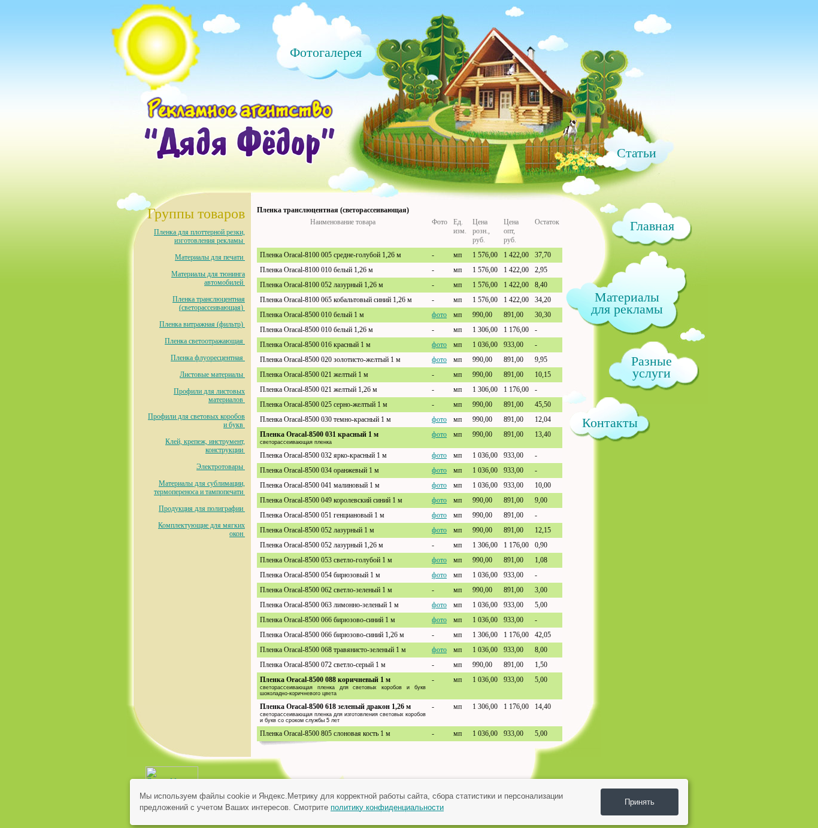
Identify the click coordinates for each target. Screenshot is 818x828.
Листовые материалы (212, 374)
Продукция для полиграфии (202, 508)
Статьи (636, 152)
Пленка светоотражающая (205, 341)
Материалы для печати (210, 257)
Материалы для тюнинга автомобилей (208, 278)
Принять (640, 801)
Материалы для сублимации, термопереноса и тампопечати (199, 487)
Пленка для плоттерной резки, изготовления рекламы (199, 236)
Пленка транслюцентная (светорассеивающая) (208, 303)
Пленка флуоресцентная (208, 358)
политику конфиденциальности (387, 807)
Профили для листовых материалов (209, 395)
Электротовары (220, 466)
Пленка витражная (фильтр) (202, 324)
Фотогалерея (326, 51)
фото (439, 314)
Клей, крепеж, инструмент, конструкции (205, 445)
